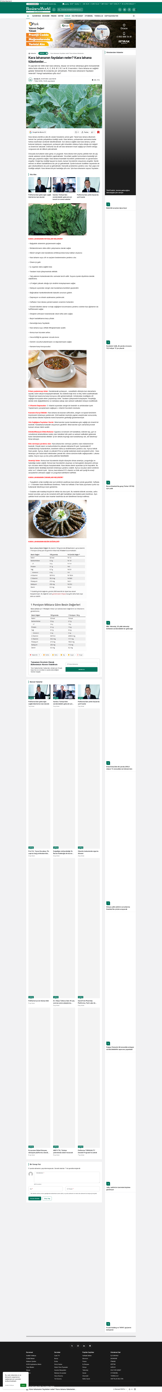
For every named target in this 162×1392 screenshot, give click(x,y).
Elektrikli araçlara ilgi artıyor (116, 208)
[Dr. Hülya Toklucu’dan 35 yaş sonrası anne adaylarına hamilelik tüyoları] (64, 932)
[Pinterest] (90, 1346)
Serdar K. (37, 79)
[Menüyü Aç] (54, 9)
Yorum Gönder (35, 1198)
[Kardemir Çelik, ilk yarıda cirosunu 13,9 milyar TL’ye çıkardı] (120, 281)
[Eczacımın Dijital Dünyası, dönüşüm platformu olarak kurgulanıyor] (39, 1082)
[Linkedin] (84, 1346)
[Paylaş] (134, 1389)
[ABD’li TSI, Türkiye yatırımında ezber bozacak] (64, 1082)
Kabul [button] (23, 1385)
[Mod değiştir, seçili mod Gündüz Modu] (134, 16)
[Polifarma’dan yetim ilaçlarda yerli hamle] (88, 189)
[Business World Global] (38, 9)
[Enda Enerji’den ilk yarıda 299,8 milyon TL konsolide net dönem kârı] (120, 701)
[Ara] (120, 9)
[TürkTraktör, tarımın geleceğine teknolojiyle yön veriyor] (120, 125)
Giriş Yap (47, 1198)
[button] (124, 9)
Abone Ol (81, 669)
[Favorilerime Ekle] (98, 132)
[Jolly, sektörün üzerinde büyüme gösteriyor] (120, 1122)
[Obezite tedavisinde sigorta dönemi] (89, 782)
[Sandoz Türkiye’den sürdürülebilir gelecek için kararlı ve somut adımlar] (64, 189)
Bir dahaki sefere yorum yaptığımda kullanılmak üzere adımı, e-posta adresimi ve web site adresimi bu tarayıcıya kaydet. (64, 1193)
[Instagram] (78, 1346)
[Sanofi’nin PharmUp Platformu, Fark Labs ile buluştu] (89, 932)
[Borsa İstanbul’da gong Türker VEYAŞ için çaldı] (120, 421)
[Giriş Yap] (129, 9)
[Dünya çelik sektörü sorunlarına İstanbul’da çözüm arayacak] (120, 842)
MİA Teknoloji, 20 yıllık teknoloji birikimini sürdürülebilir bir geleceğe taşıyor (119, 629)
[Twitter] (72, 1346)
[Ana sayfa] (28, 15)
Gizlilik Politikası (9, 1385)
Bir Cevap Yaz (35, 1164)
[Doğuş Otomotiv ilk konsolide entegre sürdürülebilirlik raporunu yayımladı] (120, 982)
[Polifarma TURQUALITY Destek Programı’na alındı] (89, 1082)
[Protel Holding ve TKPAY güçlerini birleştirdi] (120, 1262)
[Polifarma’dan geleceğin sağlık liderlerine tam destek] (39, 189)
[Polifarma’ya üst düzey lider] (39, 932)
